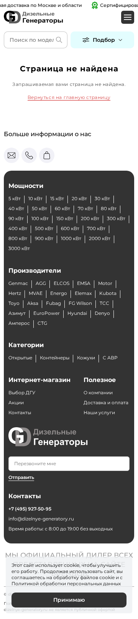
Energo (58, 293)
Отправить (21, 477)
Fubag (53, 303)
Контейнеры (54, 358)
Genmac (18, 283)
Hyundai (77, 313)
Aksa (32, 303)
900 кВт (44, 238)
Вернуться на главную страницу (69, 97)
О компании (98, 392)
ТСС (104, 303)
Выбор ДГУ (21, 392)
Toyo (14, 303)
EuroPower (46, 313)
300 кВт (116, 218)
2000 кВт (99, 238)
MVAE (36, 293)
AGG (41, 283)
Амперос (19, 323)
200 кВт (90, 218)
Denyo (102, 313)
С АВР (110, 358)
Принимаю (69, 599)
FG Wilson (80, 303)
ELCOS (61, 283)
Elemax (83, 293)
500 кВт (44, 228)
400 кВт (17, 228)
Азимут (17, 313)
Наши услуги (99, 412)
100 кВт (40, 218)
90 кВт (16, 218)
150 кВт (64, 218)
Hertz (14, 293)
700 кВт (96, 228)
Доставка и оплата (106, 402)
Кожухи (86, 358)
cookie (107, 577)
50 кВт (39, 208)
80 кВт (109, 208)
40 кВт (16, 208)
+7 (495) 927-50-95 (29, 509)
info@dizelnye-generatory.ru (41, 519)
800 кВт (17, 238)
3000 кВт (19, 248)
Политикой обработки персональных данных (66, 583)
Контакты (19, 412)
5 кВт (14, 198)
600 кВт (70, 228)
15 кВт (57, 198)
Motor (105, 283)
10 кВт (35, 198)
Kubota (108, 293)
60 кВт (62, 208)
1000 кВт (71, 238)
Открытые (20, 358)
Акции (16, 402)
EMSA (83, 283)
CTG (42, 323)
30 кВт (102, 198)
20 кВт (79, 198)
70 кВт (85, 208)
